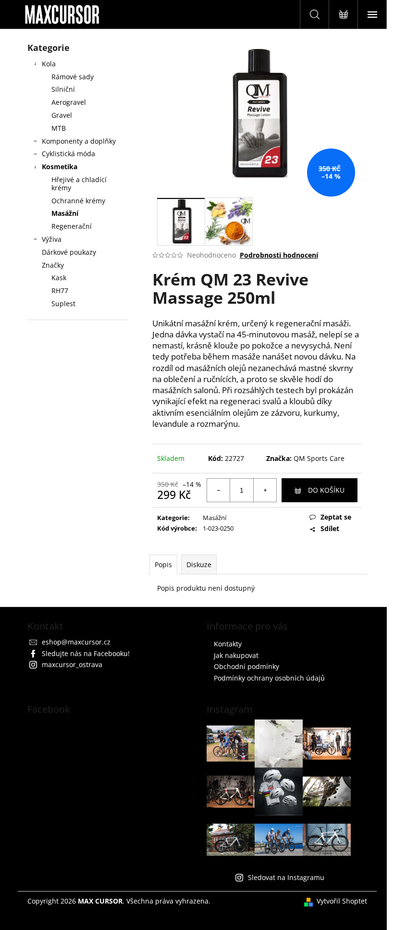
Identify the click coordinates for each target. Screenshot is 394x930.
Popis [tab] (163, 564)
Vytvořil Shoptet (342, 900)
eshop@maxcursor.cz (76, 641)
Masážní (64, 213)
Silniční (63, 89)
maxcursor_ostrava (72, 664)
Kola (49, 63)
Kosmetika (59, 166)
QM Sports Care (319, 458)
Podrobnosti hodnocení (279, 255)
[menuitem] (77, 278)
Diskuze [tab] (198, 564)
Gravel (61, 115)
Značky (53, 265)
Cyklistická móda (68, 153)
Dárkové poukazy (69, 252)
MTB (58, 128)
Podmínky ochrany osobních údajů (269, 677)
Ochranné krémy (78, 200)
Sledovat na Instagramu (286, 877)
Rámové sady (72, 76)
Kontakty (228, 643)
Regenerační (71, 226)
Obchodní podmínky (246, 666)
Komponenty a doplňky (79, 141)
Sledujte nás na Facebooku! (86, 653)
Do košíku (326, 490)
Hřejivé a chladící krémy (79, 183)
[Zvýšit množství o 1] (264, 490)
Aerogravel (68, 102)
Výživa (52, 239)
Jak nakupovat (236, 655)
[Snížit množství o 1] (218, 490)
